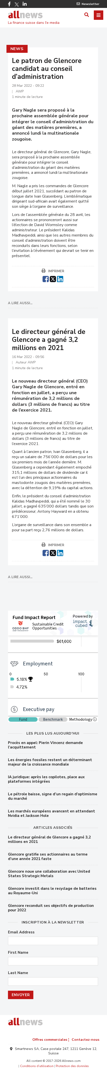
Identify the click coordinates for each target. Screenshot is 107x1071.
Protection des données (72, 1066)
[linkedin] (60, 278)
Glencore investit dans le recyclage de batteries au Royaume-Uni (52, 890)
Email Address (21, 932)
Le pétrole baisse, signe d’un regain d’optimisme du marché (52, 796)
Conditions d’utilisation (37, 1066)
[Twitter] (17, 4)
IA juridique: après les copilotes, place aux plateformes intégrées (46, 779)
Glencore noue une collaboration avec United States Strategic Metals (49, 873)
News (17, 49)
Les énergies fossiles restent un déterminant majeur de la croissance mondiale (50, 762)
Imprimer (56, 271)
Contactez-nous (85, 1039)
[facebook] (46, 278)
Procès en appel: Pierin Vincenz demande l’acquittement (45, 745)
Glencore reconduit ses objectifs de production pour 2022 (51, 907)
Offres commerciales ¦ (50, 1039)
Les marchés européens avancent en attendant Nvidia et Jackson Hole (51, 813)
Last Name (18, 973)
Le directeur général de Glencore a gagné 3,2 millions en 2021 (49, 839)
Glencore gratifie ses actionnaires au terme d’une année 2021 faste (48, 856)
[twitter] (53, 278)
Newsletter (90, 4)
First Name (18, 952)
